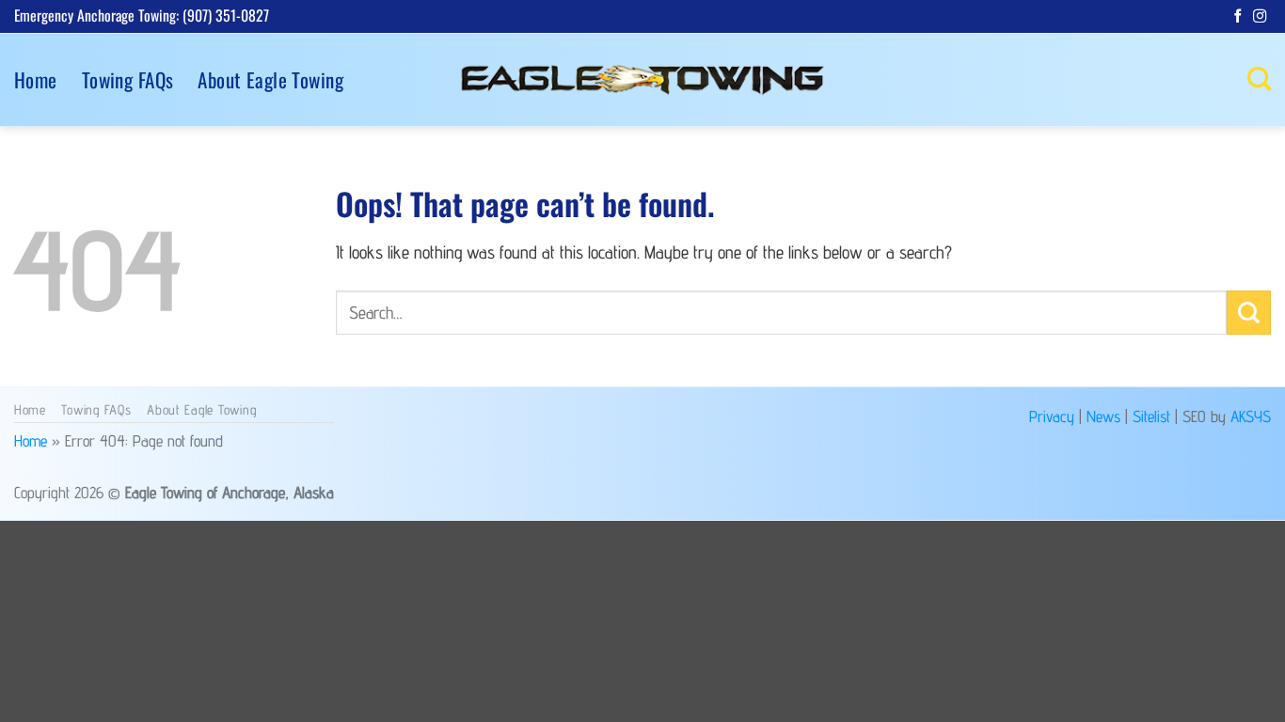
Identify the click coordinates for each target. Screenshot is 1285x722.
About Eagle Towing (270, 79)
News (1103, 416)
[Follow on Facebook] (1238, 16)
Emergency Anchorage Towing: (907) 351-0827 (141, 15)
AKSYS (1250, 416)
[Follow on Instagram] (1259, 16)
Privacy (1051, 416)
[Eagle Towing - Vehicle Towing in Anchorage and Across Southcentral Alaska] (642, 80)
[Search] (1259, 78)
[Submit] (1249, 312)
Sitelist (1151, 416)
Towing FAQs (128, 79)
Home (35, 79)
